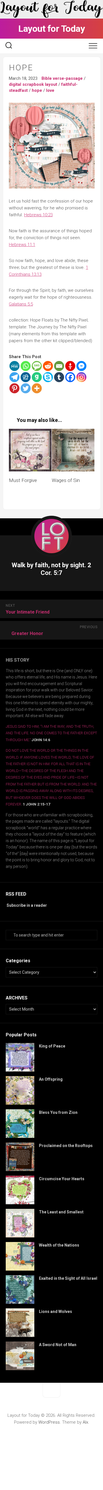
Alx (85, 1422)
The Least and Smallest (61, 1212)
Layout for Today (51, 28)
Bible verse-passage (62, 78)
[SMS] (37, 366)
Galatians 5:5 (21, 304)
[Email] (59, 366)
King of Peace (52, 1046)
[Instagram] (81, 377)
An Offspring (51, 1079)
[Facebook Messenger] (81, 366)
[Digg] (26, 377)
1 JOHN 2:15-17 (36, 804)
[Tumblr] (59, 377)
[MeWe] (14, 366)
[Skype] (48, 377)
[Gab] (37, 377)
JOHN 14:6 (40, 740)
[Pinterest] (14, 388)
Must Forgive (23, 480)
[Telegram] (14, 377)
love (50, 90)
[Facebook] (70, 377)
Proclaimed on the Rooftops (66, 1145)
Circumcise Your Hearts (61, 1178)
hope (37, 90)
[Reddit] (48, 366)
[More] (37, 388)
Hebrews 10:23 (38, 214)
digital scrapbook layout (33, 84)
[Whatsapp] (26, 366)
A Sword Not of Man (57, 1344)
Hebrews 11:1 (22, 244)
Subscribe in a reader (27, 905)
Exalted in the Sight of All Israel (68, 1278)
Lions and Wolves (55, 1311)
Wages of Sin (66, 480)
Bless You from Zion (58, 1112)
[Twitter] (26, 388)
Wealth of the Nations (59, 1245)
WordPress (49, 1422)
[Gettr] (70, 366)
